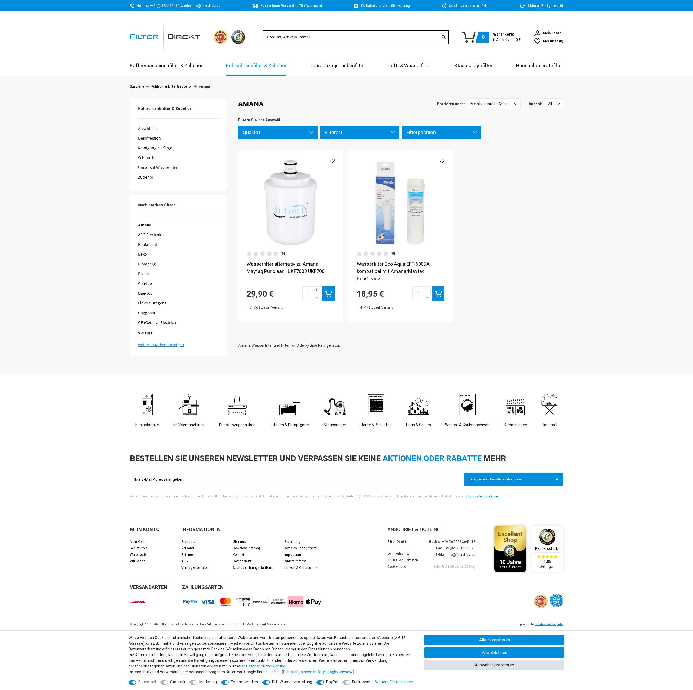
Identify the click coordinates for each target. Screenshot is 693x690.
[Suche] (443, 37)
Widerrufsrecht (295, 561)
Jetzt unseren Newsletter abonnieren (495, 479)
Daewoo (145, 293)
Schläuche (147, 157)
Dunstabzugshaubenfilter (337, 65)
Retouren (188, 555)
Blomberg (147, 264)
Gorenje (145, 332)
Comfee (145, 283)
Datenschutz (242, 561)
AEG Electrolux (151, 234)
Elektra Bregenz (152, 303)
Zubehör (145, 177)
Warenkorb (138, 555)
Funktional (361, 682)
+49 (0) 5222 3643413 (167, 6)
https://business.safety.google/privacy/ (318, 672)
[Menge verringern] (317, 297)
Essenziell (147, 682)
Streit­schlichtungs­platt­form (253, 568)
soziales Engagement (300, 548)
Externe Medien (244, 682)
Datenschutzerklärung (483, 496)
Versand (187, 548)
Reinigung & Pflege (155, 147)
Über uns (239, 542)
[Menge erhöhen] (317, 290)
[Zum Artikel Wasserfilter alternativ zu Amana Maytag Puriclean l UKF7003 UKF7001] (291, 203)
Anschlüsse (148, 128)
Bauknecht (147, 244)
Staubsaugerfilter (473, 65)
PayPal (332, 682)
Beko (142, 254)
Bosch (143, 273)
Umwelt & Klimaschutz (301, 568)
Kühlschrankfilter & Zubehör (256, 65)
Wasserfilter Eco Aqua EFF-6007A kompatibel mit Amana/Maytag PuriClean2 (393, 271)
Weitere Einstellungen (394, 682)
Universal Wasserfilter (158, 167)
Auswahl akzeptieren (494, 664)
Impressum (292, 555)
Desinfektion (149, 138)
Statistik (177, 682)
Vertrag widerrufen (194, 568)
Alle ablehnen (494, 652)
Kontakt (238, 555)
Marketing (208, 682)
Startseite (137, 86)
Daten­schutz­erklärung (265, 666)
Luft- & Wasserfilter (409, 65)
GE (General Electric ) (157, 322)
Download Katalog (246, 548)
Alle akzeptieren (494, 640)
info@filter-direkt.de (206, 6)
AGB (184, 561)
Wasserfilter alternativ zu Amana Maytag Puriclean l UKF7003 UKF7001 (287, 267)
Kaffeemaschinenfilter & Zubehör (166, 65)
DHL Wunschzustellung (292, 682)
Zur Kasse (137, 561)
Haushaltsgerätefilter (539, 65)
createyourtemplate (549, 624)
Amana (144, 224)
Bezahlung (292, 542)
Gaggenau (147, 312)
